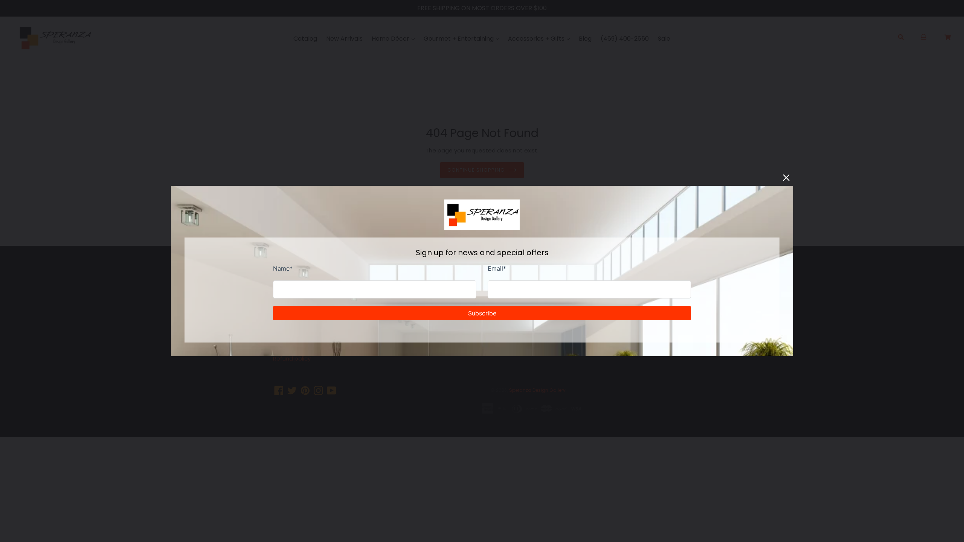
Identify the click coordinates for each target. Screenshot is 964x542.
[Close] (786, 177)
